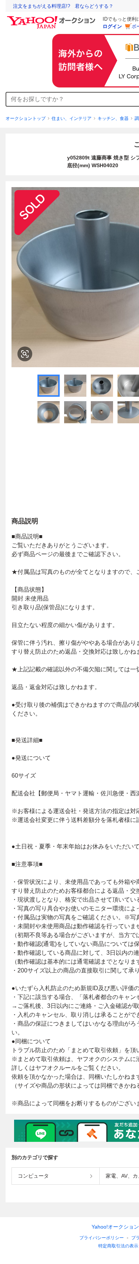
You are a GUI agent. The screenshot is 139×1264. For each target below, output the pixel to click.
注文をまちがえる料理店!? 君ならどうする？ (63, 6)
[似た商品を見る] (24, 354)
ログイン (112, 26)
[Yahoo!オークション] (52, 18)
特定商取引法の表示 (118, 1245)
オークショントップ (26, 118)
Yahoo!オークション (115, 1227)
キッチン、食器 (113, 118)
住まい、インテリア (72, 118)
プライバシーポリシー (101, 1237)
